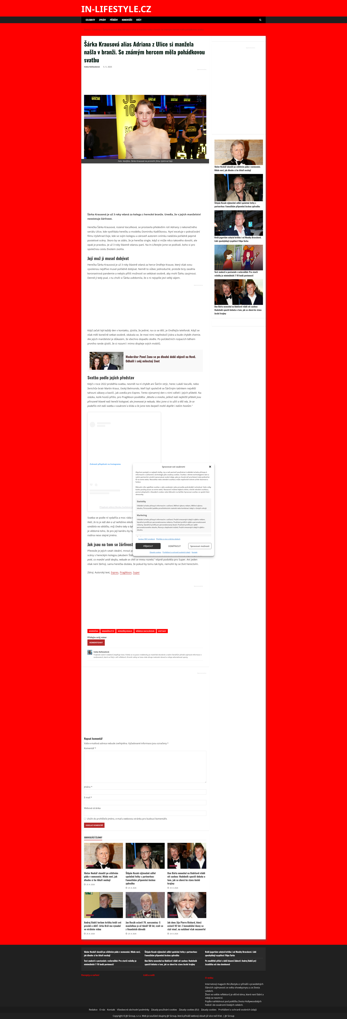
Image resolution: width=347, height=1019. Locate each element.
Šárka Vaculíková (145, 631)
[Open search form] (260, 19)
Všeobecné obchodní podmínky (133, 1009)
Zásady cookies (155, 552)
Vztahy (162, 631)
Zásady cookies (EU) (189, 1009)
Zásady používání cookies (164, 1009)
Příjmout (148, 546)
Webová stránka (92, 808)
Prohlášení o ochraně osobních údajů (176, 552)
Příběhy (114, 19)
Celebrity (90, 19)
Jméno (88, 786)
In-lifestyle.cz (116, 9)
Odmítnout (174, 546)
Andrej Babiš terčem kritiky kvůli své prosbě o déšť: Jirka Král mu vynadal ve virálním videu (103, 905)
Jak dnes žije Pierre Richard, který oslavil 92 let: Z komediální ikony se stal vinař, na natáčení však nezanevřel (186, 905)
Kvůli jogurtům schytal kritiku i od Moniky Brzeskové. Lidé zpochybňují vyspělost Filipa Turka (237, 239)
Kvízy (138, 19)
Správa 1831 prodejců (146, 539)
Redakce (93, 1009)
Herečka (94, 631)
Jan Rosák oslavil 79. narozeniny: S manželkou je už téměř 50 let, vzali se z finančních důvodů (145, 905)
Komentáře (127, 19)
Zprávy (102, 19)
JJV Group (229, 1015)
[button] (210, 466)
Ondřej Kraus (125, 631)
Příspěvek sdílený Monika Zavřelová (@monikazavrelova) (124, 507)
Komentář (90, 748)
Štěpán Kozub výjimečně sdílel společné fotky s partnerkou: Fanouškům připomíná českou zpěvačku (145, 856)
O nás (102, 1009)
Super (136, 572)
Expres (114, 572)
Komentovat (96, 642)
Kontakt (194, 552)
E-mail (88, 797)
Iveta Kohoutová (92, 66)
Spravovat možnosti (199, 546)
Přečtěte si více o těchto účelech (168, 539)
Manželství (108, 631)
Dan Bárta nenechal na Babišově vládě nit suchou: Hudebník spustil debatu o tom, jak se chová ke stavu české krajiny (186, 856)
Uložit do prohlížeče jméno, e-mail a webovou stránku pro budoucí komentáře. (127, 818)
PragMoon (126, 572)
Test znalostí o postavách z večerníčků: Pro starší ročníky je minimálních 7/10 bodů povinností (236, 273)
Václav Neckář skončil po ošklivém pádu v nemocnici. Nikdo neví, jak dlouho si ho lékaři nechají (103, 856)
